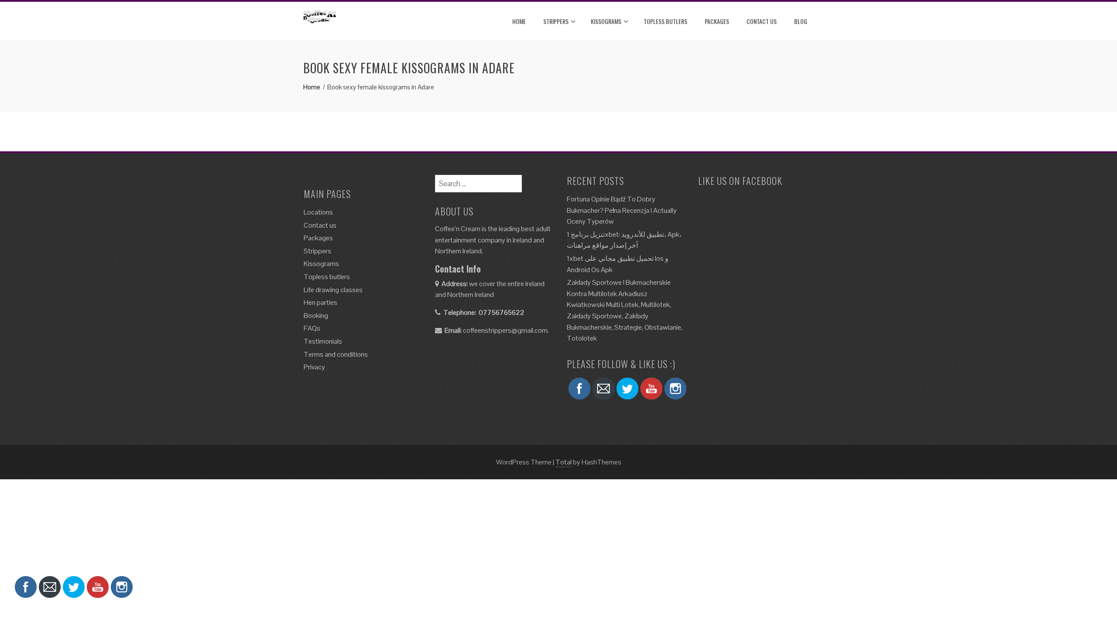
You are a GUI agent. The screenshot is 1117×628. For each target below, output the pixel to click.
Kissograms (606, 21)
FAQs (312, 328)
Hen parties (320, 302)
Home (519, 21)
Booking (316, 315)
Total (563, 462)
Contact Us (762, 21)
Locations (318, 212)
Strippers (556, 21)
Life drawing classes (333, 289)
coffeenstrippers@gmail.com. (506, 330)
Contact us (320, 225)
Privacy (314, 367)
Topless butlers (665, 21)
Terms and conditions (336, 354)
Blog (800, 21)
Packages (717, 21)
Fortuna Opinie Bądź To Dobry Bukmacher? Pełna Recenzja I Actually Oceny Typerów (622, 210)
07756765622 (501, 312)
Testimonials (323, 341)
